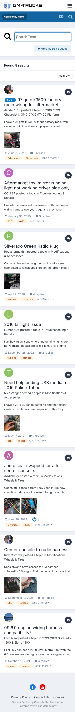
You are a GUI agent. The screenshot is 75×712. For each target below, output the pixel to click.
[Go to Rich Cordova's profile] (8, 539)
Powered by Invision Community (38, 705)
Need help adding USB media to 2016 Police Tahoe (36, 385)
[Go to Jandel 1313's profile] (8, 89)
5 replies (39, 153)
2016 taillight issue (22, 324)
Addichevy (11, 476)
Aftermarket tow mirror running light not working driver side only (37, 185)
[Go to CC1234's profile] (8, 172)
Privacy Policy (20, 697)
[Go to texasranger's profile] (8, 372)
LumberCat (11, 329)
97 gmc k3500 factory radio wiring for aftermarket (32, 102)
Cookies (58, 697)
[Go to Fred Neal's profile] (8, 617)
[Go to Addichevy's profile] (8, 455)
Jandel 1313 (12, 110)
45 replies (47, 597)
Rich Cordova (13, 555)
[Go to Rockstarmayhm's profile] (8, 236)
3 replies (44, 216)
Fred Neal (11, 638)
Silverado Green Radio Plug (31, 246)
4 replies (38, 294)
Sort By (64, 75)
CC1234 (9, 193)
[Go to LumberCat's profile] (8, 314)
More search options (54, 48)
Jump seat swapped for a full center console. (33, 468)
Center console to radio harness (36, 549)
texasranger (12, 393)
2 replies (47, 352)
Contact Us (41, 697)
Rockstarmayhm (15, 251)
